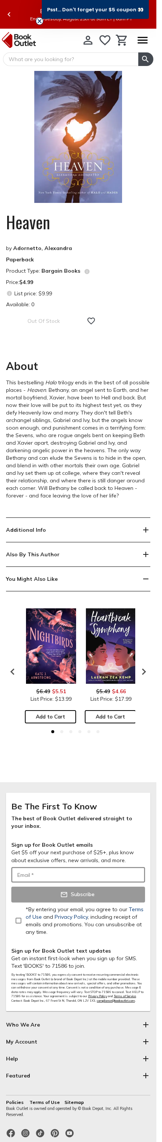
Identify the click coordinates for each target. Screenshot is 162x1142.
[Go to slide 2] (61, 731)
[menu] (142, 40)
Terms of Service (125, 996)
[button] (95, 9)
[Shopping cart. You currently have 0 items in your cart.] (121, 40)
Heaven (28, 222)
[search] (145, 59)
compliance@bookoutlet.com (116, 1000)
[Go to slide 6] (97, 731)
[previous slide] (9, 14)
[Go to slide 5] (88, 731)
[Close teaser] (39, 21)
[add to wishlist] (91, 321)
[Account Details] (87, 40)
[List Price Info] (9, 293)
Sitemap (74, 1102)
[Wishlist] (104, 40)
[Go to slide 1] (52, 731)
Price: (19, 282)
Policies (15, 1102)
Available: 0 (20, 304)
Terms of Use (44, 1102)
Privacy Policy (97, 996)
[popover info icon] (87, 272)
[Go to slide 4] (79, 731)
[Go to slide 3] (70, 731)
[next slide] (142, 672)
